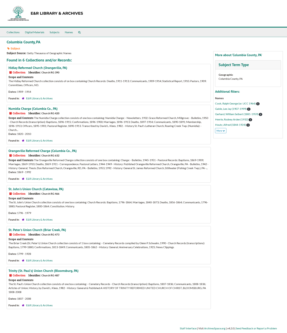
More (220, 130)
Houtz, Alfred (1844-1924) (232, 124)
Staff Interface (188, 328)
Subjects (54, 32)
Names (69, 32)
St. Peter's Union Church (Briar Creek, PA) (37, 230)
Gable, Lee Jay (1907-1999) (232, 108)
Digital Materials (34, 32)
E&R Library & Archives (39, 98)
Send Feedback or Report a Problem (256, 328)
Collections (13, 32)
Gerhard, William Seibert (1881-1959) (238, 114)
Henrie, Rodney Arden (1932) (233, 119)
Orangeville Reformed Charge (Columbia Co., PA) (42, 151)
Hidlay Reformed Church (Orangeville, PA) (37, 68)
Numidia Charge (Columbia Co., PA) (33, 108)
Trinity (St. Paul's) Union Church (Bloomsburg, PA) (43, 271)
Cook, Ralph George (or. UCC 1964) (236, 103)
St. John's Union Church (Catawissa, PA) (36, 189)
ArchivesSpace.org (214, 328)
